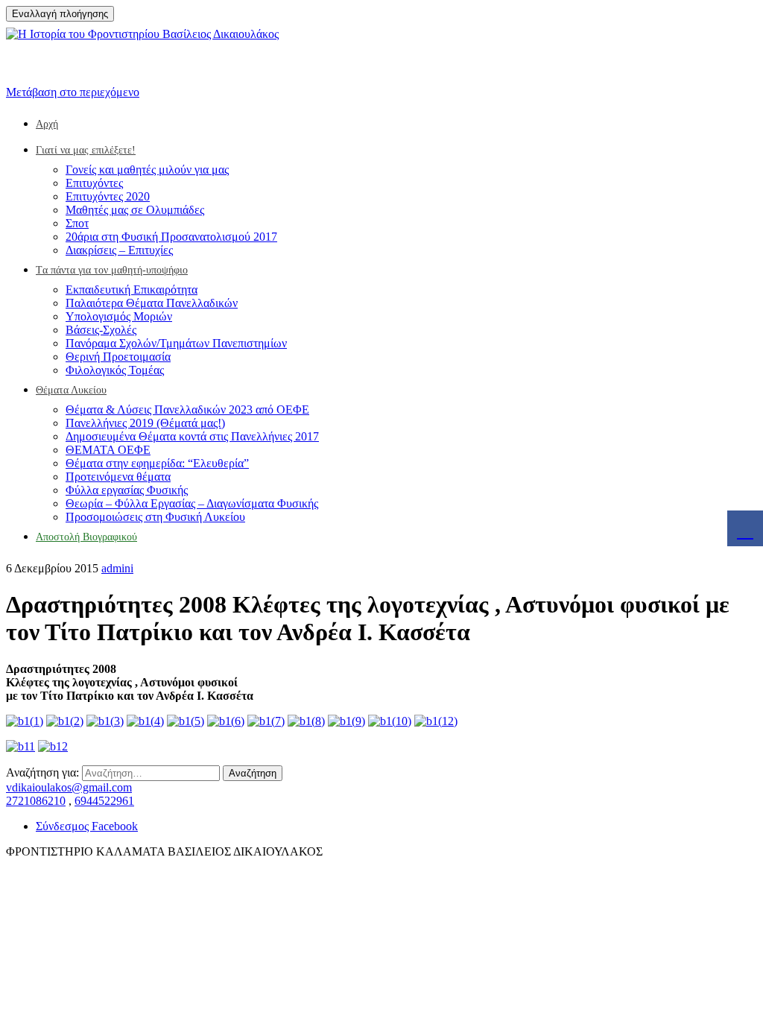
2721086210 (36, 800)
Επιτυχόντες (94, 183)
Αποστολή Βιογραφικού (86, 537)
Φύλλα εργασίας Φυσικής (127, 490)
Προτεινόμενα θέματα (118, 476)
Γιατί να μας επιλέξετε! (86, 150)
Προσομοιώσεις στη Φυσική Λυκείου (155, 516)
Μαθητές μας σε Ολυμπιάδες (135, 209)
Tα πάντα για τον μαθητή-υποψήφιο (112, 270)
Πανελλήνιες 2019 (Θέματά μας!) (145, 423)
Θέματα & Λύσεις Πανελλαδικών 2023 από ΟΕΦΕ (187, 409)
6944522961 (104, 800)
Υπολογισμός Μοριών (119, 316)
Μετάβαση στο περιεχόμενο (72, 92)
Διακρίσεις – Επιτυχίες (119, 250)
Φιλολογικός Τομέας (115, 370)
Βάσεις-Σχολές (101, 329)
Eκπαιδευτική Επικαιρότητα (131, 289)
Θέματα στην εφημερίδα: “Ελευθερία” (157, 463)
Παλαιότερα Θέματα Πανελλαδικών (152, 303)
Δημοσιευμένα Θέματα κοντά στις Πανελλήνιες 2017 (192, 436)
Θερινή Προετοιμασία (118, 356)
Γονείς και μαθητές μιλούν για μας (147, 169)
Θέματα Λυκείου (71, 390)
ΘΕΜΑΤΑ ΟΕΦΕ (108, 449)
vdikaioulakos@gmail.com (69, 787)
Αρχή (47, 124)
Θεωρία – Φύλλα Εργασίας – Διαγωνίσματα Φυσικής (192, 503)
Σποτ (77, 223)
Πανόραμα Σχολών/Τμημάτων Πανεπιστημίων (176, 343)
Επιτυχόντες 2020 (108, 196)
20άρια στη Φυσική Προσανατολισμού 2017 (171, 236)
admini (117, 568)
